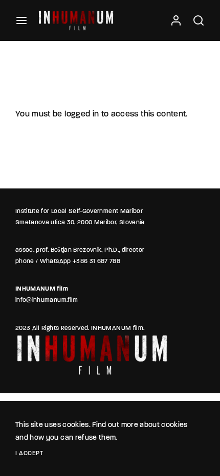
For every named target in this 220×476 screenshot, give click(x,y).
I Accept (29, 453)
